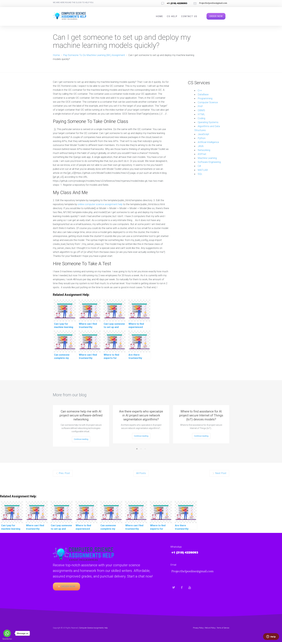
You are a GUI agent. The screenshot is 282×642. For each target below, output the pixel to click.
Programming (205, 98)
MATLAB (203, 169)
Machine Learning (207, 158)
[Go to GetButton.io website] (7, 639)
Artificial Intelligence (208, 142)
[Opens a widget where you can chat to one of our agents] (271, 637)
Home (159, 16)
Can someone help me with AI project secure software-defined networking (81, 415)
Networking (204, 150)
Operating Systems (208, 122)
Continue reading (81, 439)
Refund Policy (210, 628)
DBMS (201, 110)
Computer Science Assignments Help (93, 628)
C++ (200, 90)
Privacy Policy (198, 628)
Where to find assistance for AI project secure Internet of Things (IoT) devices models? (201, 415)
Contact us (189, 16)
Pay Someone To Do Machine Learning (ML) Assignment (94, 55)
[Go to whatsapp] (7, 633)
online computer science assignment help (100, 204)
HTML (201, 114)
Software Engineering (209, 161)
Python (201, 138)
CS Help (172, 16)
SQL (200, 173)
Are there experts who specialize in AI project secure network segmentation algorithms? (141, 415)
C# (199, 165)
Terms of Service (223, 628)
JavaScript (203, 134)
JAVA (201, 146)
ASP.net (202, 154)
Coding (201, 118)
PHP (200, 106)
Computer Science (208, 102)
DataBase (203, 94)
